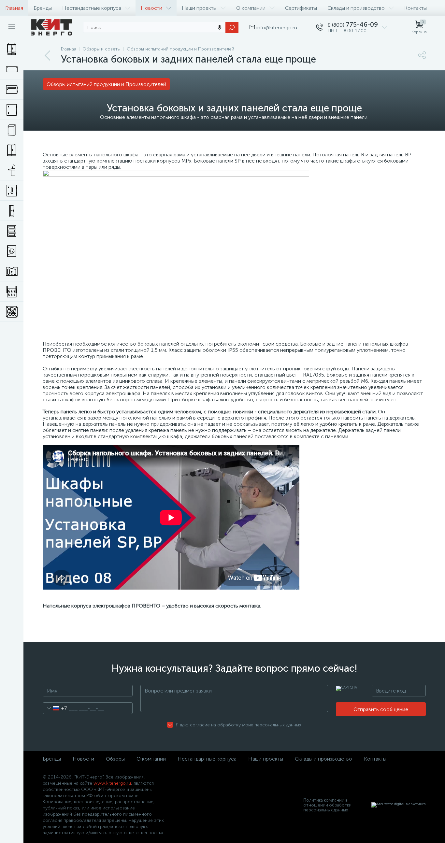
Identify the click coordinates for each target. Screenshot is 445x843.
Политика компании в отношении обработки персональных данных (327, 805)
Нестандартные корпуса (91, 8)
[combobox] (55, 708)
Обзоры (115, 759)
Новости (151, 8)
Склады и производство (356, 8)
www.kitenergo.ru (112, 783)
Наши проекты (199, 8)
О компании (251, 8)
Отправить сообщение (380, 709)
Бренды (43, 8)
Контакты (415, 8)
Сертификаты (301, 8)
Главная (14, 8)
